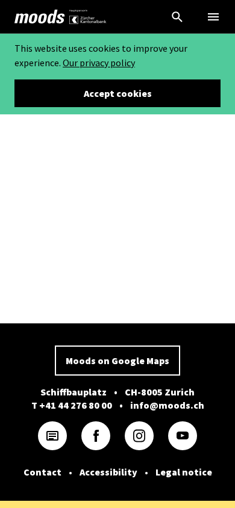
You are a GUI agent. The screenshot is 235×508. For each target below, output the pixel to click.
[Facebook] (95, 435)
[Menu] (213, 17)
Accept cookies (118, 93)
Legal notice (183, 472)
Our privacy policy (99, 63)
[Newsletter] (52, 435)
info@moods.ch (167, 405)
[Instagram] (139, 435)
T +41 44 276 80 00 (71, 405)
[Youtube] (182, 435)
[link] (39, 17)
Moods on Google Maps (117, 361)
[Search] (177, 17)
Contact (42, 472)
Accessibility (108, 472)
